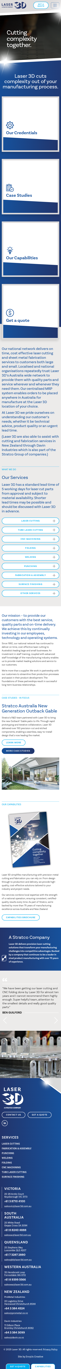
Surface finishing (30, 584)
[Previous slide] (5, 1020)
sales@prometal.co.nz (16, 1313)
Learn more (15, 742)
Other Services (30, 593)
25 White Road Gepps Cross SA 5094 (15, 1224)
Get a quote (40, 5)
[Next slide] (56, 1020)
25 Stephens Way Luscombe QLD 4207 (15, 1249)
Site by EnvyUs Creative (30, 1356)
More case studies (18, 750)
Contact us (13, 1114)
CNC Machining (31, 539)
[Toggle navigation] (55, 5)
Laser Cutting (11, 1143)
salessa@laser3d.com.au (17, 1235)
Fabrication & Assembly (30, 575)
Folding (30, 548)
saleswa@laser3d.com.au (18, 1284)
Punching (30, 566)
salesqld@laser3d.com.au (18, 1259)
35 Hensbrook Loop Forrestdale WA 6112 (15, 1273)
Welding (30, 557)
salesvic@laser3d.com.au (17, 1206)
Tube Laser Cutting (14, 1172)
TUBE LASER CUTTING (30, 530)
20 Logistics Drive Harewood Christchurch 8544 (20, 1302)
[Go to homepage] (14, 5)
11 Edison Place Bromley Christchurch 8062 (19, 1326)
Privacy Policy (50, 1349)
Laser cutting (30, 520)
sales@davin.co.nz (14, 1337)
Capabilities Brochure (21, 917)
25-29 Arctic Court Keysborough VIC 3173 (15, 1195)
